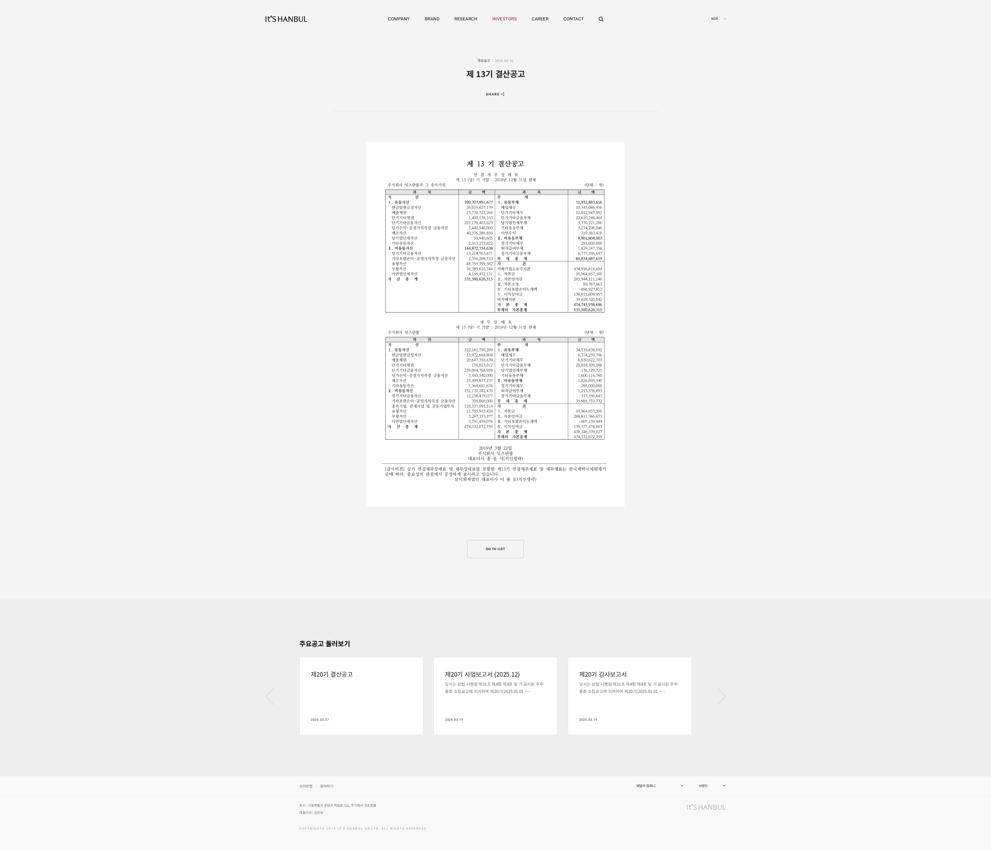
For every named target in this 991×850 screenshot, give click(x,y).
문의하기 (326, 786)
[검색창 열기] (601, 14)
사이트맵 (306, 786)
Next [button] (721, 696)
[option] (361, 696)
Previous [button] (269, 696)
